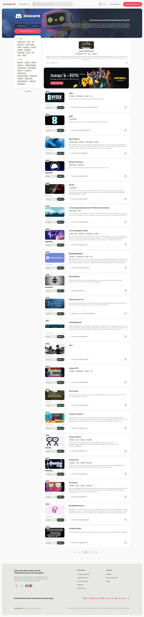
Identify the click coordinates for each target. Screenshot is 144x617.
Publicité (33, 47)
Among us (20, 65)
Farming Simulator (22, 81)
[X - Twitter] (16, 585)
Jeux (28, 42)
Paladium (20, 78)
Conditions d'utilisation (83, 574)
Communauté (21, 42)
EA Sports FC (33, 76)
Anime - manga (30, 44)
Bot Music (26, 47)
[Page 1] (72, 552)
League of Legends (30, 65)
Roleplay (20, 50)
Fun (33, 42)
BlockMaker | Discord (76, 506)
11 (89, 552)
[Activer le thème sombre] (104, 4)
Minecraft (20, 62)
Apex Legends (32, 68)
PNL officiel (73, 483)
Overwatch (28, 70)
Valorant (33, 62)
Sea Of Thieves (22, 73)
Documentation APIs (112, 578)
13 (96, 552)
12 (92, 552)
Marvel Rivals (21, 84)
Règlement (80, 585)
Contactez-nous (81, 588)
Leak (19, 55)
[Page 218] (100, 552)
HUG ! (71, 345)
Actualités (109, 574)
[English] (30, 586)
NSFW (24, 55)
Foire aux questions (82, 581)
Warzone (20, 70)
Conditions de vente (83, 578)
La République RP (75, 322)
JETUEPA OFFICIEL (75, 528)
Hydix (71, 93)
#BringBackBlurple (76, 254)
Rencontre (20, 44)
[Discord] (22, 585)
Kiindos (71, 185)
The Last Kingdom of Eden (78, 231)
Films (28, 52)
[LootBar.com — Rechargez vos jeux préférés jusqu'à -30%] (86, 78)
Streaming (27, 50)
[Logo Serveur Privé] (9, 4)
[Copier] (127, 63)
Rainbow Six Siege (23, 76)
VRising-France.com (76, 299)
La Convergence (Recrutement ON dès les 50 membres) (89, 208)
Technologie (21, 52)
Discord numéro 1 (75, 437)
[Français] (27, 586)
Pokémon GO (28, 78)
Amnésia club (74, 460)
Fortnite (27, 62)
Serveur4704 (73, 368)
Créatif (19, 47)
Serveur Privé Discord (86, 51)
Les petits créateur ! (76, 414)
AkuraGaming (74, 276)
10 (86, 552)
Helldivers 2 (33, 81)
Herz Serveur (73, 391)
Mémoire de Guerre (76, 162)
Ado (33, 52)
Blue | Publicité (74, 139)
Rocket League (22, 68)
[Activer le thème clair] (100, 4)
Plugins (108, 581)
